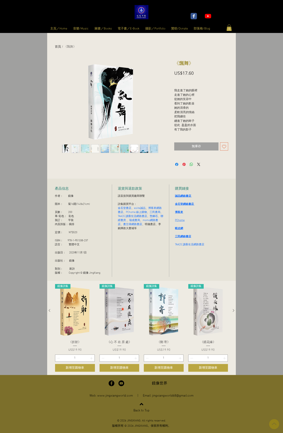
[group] (141, 328)
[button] (229, 27)
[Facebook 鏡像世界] (194, 16)
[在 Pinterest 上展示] (184, 164)
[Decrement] (58, 358)
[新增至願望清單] (224, 146)
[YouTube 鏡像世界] (208, 16)
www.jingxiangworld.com (115, 396)
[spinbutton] (74, 358)
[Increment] (91, 358)
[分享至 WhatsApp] (191, 164)
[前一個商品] (49, 310)
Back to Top (141, 411)
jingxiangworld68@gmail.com (172, 396)
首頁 (58, 47)
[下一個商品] (233, 310)
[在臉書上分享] (176, 164)
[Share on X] (198, 164)
